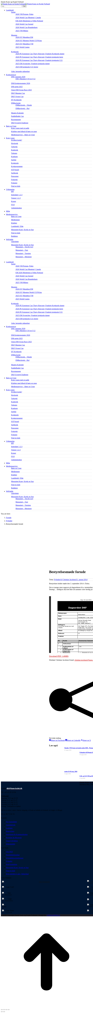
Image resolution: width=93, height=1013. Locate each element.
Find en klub (10, 871)
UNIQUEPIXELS (53, 915)
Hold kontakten (11, 864)
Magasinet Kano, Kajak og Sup (17, 868)
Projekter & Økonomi (14, 838)
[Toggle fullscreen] (6, 1009)
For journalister (11, 822)
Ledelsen (9, 828)
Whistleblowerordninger (14, 858)
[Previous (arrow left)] (2, 1011)
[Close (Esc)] (2, 1009)
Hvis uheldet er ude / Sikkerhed (17, 874)
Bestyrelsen (10, 831)
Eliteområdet (10, 844)
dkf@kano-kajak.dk (14, 788)
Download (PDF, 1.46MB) (59, 656)
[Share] (4, 1009)
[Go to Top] (46, 1007)
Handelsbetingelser (13, 855)
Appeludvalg (10, 825)
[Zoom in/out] (9, 1009)
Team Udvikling (12, 841)
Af (68, 580)
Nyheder (57, 580)
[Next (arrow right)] (4, 1011)
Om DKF (9, 852)
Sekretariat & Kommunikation (17, 834)
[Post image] (55, 752)
